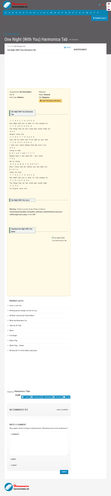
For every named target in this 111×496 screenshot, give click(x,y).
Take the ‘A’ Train (15, 326)
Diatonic (75, 39)
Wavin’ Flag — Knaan (16, 345)
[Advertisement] (38, 71)
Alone (11, 330)
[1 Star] (8, 46)
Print (68, 47)
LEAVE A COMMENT (62, 409)
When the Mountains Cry (18, 321)
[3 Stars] (10, 46)
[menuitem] (109, 9)
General (47, 95)
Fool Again (13, 335)
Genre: (41, 95)
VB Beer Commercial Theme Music (21, 316)
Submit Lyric (100, 18)
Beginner (45, 97)
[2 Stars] (9, 46)
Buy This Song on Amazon (51, 100)
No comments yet (18, 409)
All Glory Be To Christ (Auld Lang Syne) (23, 350)
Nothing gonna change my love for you (23, 311)
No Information (12, 34)
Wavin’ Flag (13, 340)
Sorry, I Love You (15, 306)
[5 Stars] (13, 46)
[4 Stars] (11, 46)
